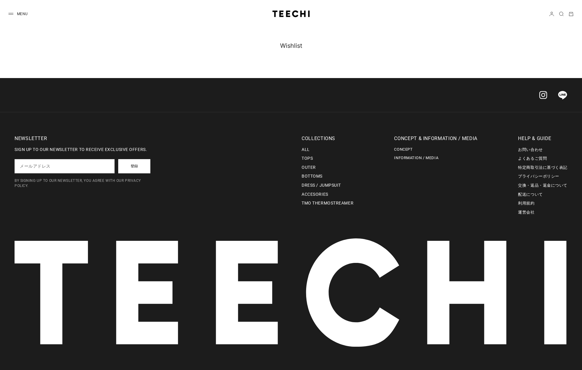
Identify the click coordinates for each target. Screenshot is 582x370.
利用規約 (526, 203)
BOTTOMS (312, 176)
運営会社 (526, 212)
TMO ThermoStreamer (327, 203)
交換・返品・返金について (542, 185)
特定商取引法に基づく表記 (542, 167)
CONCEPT (403, 149)
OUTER (309, 167)
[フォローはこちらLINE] (562, 95)
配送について (530, 194)
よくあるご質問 (532, 158)
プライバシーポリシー (538, 176)
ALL (306, 149)
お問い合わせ (530, 149)
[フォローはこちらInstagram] (543, 95)
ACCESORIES (315, 194)
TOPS (307, 158)
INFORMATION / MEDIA (416, 158)
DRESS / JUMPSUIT (321, 185)
